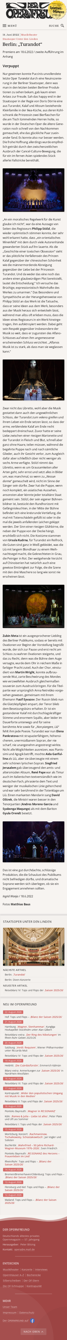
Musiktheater (29, 34)
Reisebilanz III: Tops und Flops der (34, 1083)
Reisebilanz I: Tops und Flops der (33, 1124)
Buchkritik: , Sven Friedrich (31, 1147)
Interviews (41, 1269)
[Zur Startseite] (33, 10)
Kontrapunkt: (34, 1095)
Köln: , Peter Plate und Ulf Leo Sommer (33, 1118)
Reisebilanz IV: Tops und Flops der (34, 1055)
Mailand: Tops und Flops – (30, 1201)
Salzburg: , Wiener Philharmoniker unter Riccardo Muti (34, 1049)
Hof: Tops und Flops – (33, 1017)
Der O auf (15, 1320)
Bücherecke (34, 1275)
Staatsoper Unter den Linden (20, 39)
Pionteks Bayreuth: (30, 1111)
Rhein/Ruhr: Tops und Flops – (28, 1163)
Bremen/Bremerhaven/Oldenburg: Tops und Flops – (34, 1176)
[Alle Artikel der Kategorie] (33, 947)
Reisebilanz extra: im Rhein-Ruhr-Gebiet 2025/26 (33, 1036)
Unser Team (10, 1307)
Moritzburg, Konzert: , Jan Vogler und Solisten (33, 1137)
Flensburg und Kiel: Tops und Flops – (32, 1189)
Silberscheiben (12, 1280)
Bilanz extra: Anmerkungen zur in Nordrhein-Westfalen (34, 1072)
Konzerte (27, 1269)
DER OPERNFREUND (16, 1230)
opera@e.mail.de (24, 1249)
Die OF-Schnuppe (13, 1286)
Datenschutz (26, 1312)
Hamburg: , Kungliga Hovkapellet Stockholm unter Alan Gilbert (30, 1028)
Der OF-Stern (31, 1280)
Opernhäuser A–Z (13, 1275)
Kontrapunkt (34, 1286)
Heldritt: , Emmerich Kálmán (33, 1065)
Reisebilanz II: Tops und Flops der (34, 1101)
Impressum (9, 1312)
